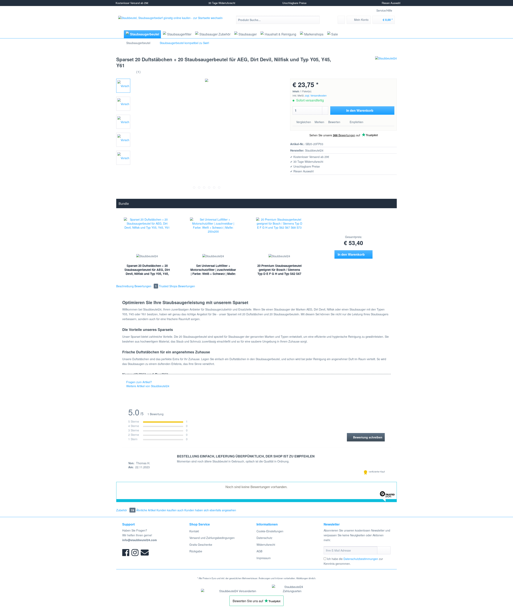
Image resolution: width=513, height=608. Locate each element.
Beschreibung (125, 286)
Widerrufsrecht (265, 545)
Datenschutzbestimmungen (360, 559)
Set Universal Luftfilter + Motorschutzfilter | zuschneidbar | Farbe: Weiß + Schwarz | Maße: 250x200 (213, 270)
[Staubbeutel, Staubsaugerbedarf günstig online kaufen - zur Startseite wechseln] (170, 23)
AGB (259, 551)
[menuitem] (278, 22)
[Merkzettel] (341, 20)
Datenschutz (264, 538)
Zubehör (125, 510)
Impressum (263, 558)
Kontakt (194, 531)
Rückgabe (195, 551)
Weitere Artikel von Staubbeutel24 (147, 386)
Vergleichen (303, 122)
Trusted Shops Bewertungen (177, 286)
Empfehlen (356, 122)
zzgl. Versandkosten (316, 95)
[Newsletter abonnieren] (384, 550)
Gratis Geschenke (200, 545)
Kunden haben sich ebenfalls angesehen (210, 510)
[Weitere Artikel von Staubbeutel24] (386, 63)
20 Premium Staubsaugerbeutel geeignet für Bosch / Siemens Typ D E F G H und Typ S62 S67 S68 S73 (279, 270)
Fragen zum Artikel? (138, 382)
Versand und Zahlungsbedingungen (212, 538)
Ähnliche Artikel (146, 510)
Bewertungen (145, 286)
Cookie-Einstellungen (269, 531)
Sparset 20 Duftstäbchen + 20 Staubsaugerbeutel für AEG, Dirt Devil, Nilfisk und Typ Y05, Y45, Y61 (147, 270)
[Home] (119, 34)
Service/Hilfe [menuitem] (384, 10)
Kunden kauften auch (170, 510)
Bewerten (334, 122)
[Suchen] (316, 20)
